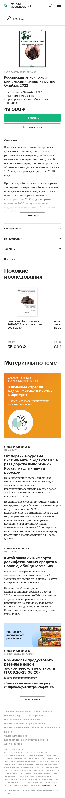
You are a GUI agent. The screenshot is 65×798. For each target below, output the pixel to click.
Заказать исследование (17, 712)
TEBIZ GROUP (10, 450)
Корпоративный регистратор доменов (26, 740)
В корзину (32, 118)
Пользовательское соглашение (22, 720)
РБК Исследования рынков (23, 381)
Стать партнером (35, 716)
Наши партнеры (13, 716)
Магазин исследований (21, 5)
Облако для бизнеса (15, 736)
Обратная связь (43, 712)
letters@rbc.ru (49, 785)
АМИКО (11, 342)
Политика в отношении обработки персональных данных (32, 730)
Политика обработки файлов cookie (25, 724)
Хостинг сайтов (13, 744)
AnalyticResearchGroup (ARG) (20, 72)
